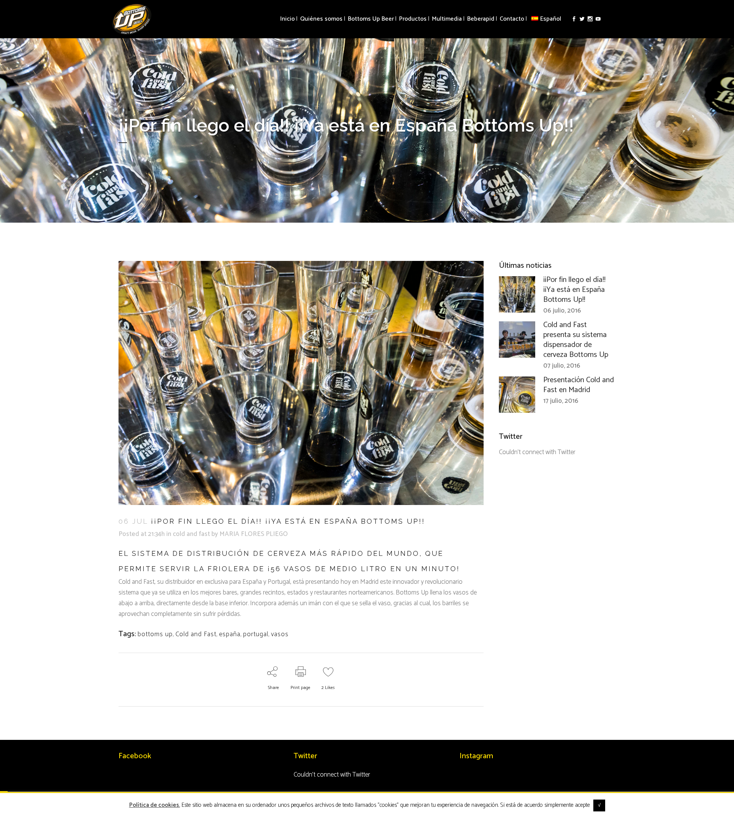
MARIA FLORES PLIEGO (253, 534)
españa (229, 634)
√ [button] (599, 805)
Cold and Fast (195, 634)
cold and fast (191, 534)
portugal (255, 634)
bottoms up (155, 634)
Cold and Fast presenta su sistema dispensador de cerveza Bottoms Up (575, 340)
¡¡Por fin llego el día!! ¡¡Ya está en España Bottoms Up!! (574, 290)
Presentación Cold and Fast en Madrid (578, 385)
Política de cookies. (154, 805)
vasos (280, 634)
